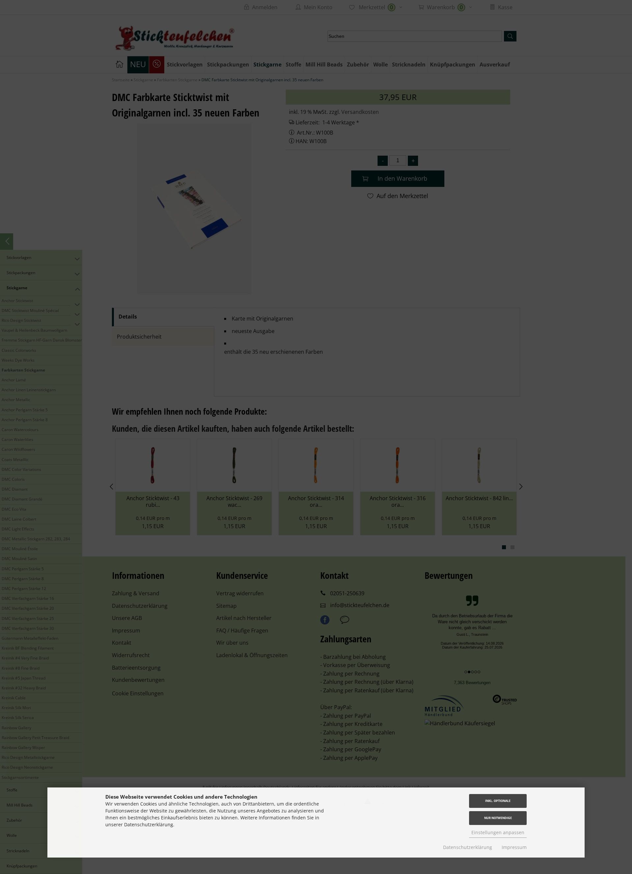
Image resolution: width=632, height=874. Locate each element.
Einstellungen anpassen (497, 832)
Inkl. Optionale (498, 801)
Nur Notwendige (498, 818)
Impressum (514, 847)
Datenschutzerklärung (467, 847)
